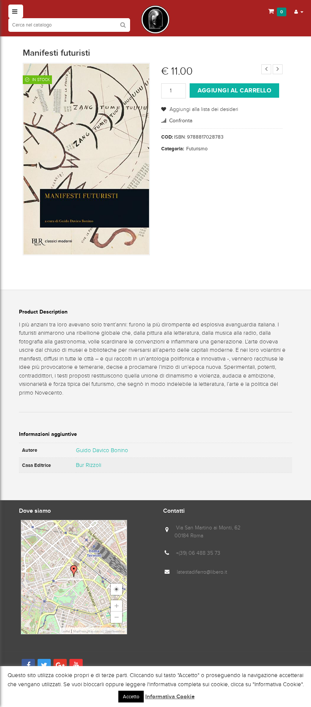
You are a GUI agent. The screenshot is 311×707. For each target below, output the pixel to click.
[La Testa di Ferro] (155, 19)
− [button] (116, 617)
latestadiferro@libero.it (202, 572)
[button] (298, 11)
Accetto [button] (131, 696)
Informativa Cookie (170, 696)
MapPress (79, 631)
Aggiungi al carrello (234, 90)
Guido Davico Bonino (102, 450)
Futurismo (196, 148)
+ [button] (116, 605)
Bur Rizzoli (88, 465)
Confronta (180, 120)
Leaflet (65, 631)
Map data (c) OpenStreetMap (106, 631)
